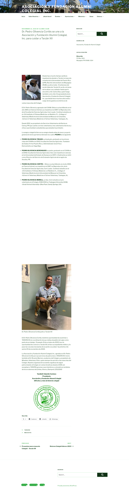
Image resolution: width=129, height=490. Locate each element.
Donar (91, 16)
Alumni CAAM (44, 28)
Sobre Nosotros (33, 16)
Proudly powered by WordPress (67, 485)
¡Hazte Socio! (47, 16)
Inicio (23, 16)
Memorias (81, 16)
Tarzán (27, 430)
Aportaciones (69, 16)
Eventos (57, 16)
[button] (23, 225)
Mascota (28, 432)
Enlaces (99, 16)
